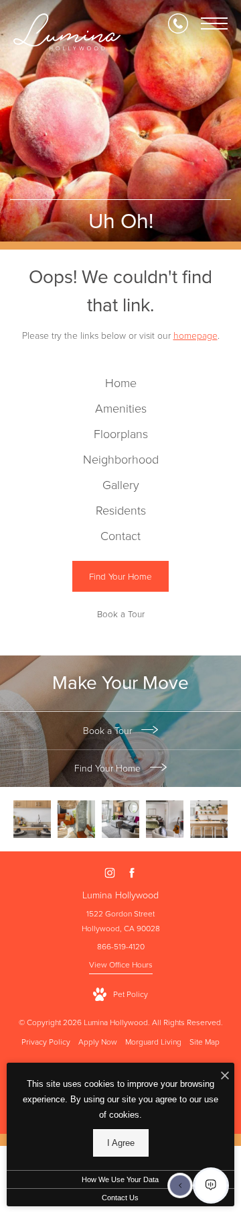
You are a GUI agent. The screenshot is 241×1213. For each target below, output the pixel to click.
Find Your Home (108, 768)
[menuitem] (121, 384)
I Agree (121, 1143)
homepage (195, 336)
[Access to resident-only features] (76, 819)
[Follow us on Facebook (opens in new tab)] (131, 873)
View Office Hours (121, 965)
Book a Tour (109, 731)
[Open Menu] (214, 23)
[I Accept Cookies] (225, 1076)
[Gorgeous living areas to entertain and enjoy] (164, 819)
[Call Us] (178, 23)
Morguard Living (153, 1042)
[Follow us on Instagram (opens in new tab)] (109, 873)
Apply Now (97, 1042)
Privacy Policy (45, 1042)
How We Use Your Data (120, 1179)
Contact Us (120, 1198)
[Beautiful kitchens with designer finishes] (32, 819)
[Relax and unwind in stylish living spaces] (120, 819)
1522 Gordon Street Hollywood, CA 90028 (121, 921)
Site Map (204, 1042)
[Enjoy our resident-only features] (209, 819)
